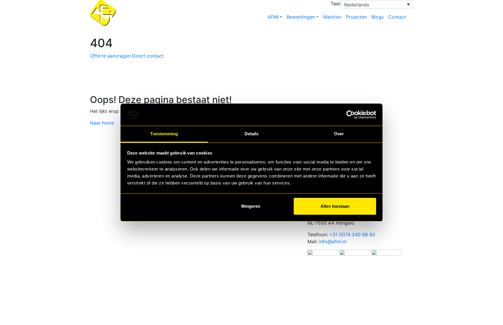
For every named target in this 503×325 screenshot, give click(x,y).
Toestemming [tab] (164, 133)
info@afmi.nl (332, 241)
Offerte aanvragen (110, 56)
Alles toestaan (334, 206)
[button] (377, 4)
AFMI (273, 17)
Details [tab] (252, 133)
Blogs (377, 17)
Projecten (356, 17)
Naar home (102, 123)
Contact (397, 17)
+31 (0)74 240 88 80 (352, 234)
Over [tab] (339, 133)
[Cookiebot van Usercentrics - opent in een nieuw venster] (350, 114)
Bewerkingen (301, 17)
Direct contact (148, 56)
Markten (332, 17)
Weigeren (250, 206)
